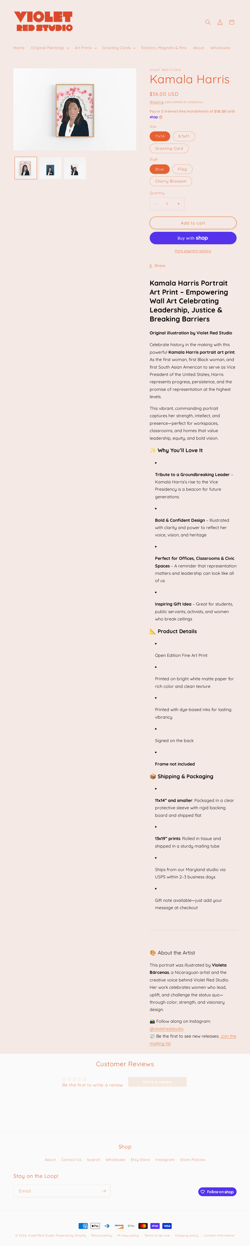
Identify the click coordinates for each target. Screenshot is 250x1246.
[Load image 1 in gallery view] (26, 168)
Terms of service (157, 1235)
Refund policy (101, 1235)
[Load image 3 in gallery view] (75, 168)
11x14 (160, 136)
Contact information (219, 1235)
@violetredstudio (167, 1028)
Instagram (165, 1159)
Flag (182, 169)
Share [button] (160, 265)
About (50, 1159)
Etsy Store (140, 1159)
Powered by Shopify (71, 1235)
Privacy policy (128, 1235)
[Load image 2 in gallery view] (50, 168)
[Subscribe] (104, 1191)
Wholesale (115, 1159)
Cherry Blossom (171, 181)
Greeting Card (169, 148)
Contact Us (71, 1159)
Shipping (157, 102)
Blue (159, 169)
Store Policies (192, 1159)
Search (93, 1159)
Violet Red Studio (41, 1235)
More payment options (193, 251)
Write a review (157, 1081)
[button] (50, 47)
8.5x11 (183, 136)
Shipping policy (187, 1235)
